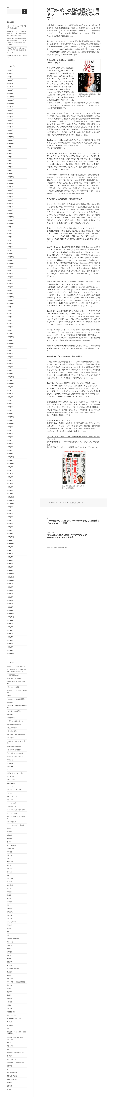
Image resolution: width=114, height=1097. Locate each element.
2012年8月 (10, 627)
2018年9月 (10, 387)
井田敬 (9, 842)
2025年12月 (10, 97)
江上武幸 (9, 972)
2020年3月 (10, 327)
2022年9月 (10, 227)
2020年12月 (10, 297)
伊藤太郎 (9, 855)
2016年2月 (10, 490)
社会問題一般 (11, 1012)
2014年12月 (10, 537)
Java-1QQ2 (10, 766)
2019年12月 (10, 337)
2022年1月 (10, 253)
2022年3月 (10, 247)
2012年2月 (10, 647)
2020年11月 (10, 300)
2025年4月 (10, 123)
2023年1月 (10, 213)
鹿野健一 (9, 1083)
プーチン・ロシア (12, 813)
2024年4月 (10, 163)
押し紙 (9, 928)
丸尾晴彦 (9, 835)
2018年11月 (10, 380)
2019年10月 (10, 343)
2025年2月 (10, 130)
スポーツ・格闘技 (12, 803)
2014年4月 (10, 560)
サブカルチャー (11, 800)
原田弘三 (9, 872)
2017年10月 (10, 423)
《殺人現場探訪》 (12, 731)
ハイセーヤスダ (11, 806)
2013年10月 (10, 580)
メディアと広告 (11, 822)
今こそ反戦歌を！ (12, 845)
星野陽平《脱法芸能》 (13, 938)
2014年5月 (10, 557)
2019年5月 (10, 360)
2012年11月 (10, 617)
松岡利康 (9, 952)
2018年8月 (10, 390)
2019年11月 (10, 340)
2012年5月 (10, 637)
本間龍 (9, 948)
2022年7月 (10, 233)
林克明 (9, 958)
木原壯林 (9, 945)
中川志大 (9, 832)
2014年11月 (10, 540)
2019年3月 (10, 367)
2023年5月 (10, 200)
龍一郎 (9, 1089)
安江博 (9, 898)
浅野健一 (9, 975)
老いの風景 (10, 1025)
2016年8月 (10, 470)
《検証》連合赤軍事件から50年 (16, 721)
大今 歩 (9, 888)
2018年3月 (10, 407)
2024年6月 (10, 157)
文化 (8, 935)
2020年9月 (10, 307)
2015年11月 (10, 500)
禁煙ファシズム (11, 1015)
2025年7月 (10, 113)
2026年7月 (10, 73)
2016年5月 (10, 480)
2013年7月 (10, 590)
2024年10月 (10, 143)
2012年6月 (10, 634)
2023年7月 (10, 193)
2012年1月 (10, 650)
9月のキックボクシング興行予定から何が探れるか (16, 27)
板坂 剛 (9, 955)
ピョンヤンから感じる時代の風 (16, 810)
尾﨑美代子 (10, 912)
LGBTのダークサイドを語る (15, 773)
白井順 (9, 1005)
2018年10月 (10, 384)
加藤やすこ (10, 862)
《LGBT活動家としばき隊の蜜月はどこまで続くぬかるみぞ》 (16, 671)
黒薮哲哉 (9, 1086)
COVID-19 (10, 763)
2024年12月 (10, 137)
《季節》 (9, 696)
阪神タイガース (11, 1059)
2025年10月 (10, 103)
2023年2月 (10, 210)
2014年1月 (10, 570)
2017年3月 (10, 447)
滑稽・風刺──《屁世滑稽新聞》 (16, 982)
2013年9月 (10, 584)
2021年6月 (10, 277)
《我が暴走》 (11, 714)
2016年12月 (10, 457)
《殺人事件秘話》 (12, 728)
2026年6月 (10, 77)
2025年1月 (10, 133)
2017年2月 (10, 450)
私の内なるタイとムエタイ (15, 1018)
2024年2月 (10, 170)
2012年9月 (10, 624)
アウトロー (10, 786)
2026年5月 (10, 80)
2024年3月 (10, 167)
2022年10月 (10, 223)
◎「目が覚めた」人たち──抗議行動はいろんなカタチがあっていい (72, 447)
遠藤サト (9, 1049)
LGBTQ (9, 770)
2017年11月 (10, 420)
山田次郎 (9, 918)
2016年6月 (10, 477)
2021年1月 (10, 293)
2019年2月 (10, 370)
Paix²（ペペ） (11, 780)
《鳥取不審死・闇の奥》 (14, 746)
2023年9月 (10, 187)
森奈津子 (9, 962)
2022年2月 (10, 250)
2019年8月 (10, 350)
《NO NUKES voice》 (13, 675)
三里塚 (9, 828)
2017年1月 (10, 454)
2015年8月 (10, 510)
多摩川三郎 (10, 885)
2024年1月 (10, 173)
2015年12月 (10, 497)
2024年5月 (10, 160)
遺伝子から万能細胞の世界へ (15, 1052)
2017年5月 (10, 440)
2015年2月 (10, 530)
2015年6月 (10, 517)
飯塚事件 (9, 1066)
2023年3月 (10, 207)
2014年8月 (10, 550)
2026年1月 (10, 93)
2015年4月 (10, 524)
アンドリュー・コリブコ (14, 790)
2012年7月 (10, 630)
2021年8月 (10, 270)
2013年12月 (10, 574)
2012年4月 (10, 640)
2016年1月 (10, 494)
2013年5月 (10, 597)
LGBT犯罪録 (10, 776)
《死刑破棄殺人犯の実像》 (15, 724)
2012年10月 (10, 620)
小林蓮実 (9, 908)
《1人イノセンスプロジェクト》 (16, 666)
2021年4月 (10, 284)
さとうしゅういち (12, 796)
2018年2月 (10, 410)
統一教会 (9, 1022)
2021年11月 (10, 260)
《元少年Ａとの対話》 (13, 687)
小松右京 (9, 902)
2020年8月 (10, 310)
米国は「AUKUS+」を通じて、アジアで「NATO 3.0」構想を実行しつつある (17, 50)
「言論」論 (10, 760)
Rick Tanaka (11, 783)
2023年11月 (10, 180)
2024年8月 (10, 150)
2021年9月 (10, 267)
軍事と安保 (10, 1046)
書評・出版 (10, 942)
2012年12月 (10, 614)
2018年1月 (10, 413)
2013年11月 (10, 577)
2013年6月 (10, 594)
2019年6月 (10, 357)
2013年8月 (10, 587)
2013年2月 (10, 607)
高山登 (9, 1069)
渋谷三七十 (10, 979)
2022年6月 (10, 237)
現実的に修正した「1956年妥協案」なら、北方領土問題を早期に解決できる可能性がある (17, 33)
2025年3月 (10, 127)
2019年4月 (10, 364)
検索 (8, 8)
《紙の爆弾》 (11, 738)
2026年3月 (10, 87)
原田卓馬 (9, 868)
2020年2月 (10, 330)
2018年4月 (10, 403)
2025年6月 (10, 117)
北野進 (9, 865)
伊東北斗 (9, 852)
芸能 (8, 1028)
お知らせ (9, 793)
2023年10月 (10, 183)
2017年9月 (10, 427)
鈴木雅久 (9, 1056)
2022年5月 (10, 240)
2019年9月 (10, 347)
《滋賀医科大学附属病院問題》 (16, 734)
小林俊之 (9, 905)
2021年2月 (10, 290)
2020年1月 (10, 333)
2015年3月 (10, 527)
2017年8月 (10, 430)
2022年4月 (10, 243)
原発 (8, 875)
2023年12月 (10, 177)
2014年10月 (10, 544)
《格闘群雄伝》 (11, 718)
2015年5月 (10, 520)
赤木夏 (9, 1042)
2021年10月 (10, 263)
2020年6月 (10, 317)
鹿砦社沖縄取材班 (12, 1076)
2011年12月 (10, 654)
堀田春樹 (9, 882)
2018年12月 (10, 377)
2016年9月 (10, 467)
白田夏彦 (9, 1008)
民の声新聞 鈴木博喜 (13, 968)
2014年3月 (10, 564)
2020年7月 (10, 313)
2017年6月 (10, 437)
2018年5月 (10, 400)
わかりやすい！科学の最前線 (15, 825)
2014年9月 (10, 547)
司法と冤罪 (10, 878)
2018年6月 (10, 397)
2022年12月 (10, 217)
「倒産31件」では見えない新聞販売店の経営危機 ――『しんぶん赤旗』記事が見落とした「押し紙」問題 (17, 42)
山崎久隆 (9, 915)
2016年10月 (10, 464)
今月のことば (11, 848)
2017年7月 (10, 434)
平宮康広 (9, 925)
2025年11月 (10, 100)
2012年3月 (10, 644)
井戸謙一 (9, 838)
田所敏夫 (9, 998)
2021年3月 (10, 287)
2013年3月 (10, 604)
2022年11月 (10, 220)
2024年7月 (10, 153)
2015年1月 (10, 534)
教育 (8, 932)
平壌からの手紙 (11, 922)
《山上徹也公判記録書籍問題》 (16, 699)
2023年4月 (10, 203)
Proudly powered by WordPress (57, 547)
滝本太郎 (9, 985)
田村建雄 (9, 1002)
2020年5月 (10, 320)
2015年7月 (10, 514)
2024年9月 (10, 147)
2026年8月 (10, 70)
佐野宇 (9, 858)
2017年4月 (10, 444)
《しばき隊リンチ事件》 (14, 678)
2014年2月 (10, 567)
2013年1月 (10, 610)
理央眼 (9, 995)
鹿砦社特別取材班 (12, 1079)
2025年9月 (10, 107)
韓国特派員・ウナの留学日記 (15, 1063)
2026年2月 (10, 90)
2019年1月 (10, 374)
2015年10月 (10, 504)
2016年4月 (10, 484)
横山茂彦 (9, 965)
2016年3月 (10, 487)
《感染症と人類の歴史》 (14, 711)
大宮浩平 (9, 892)
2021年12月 (10, 257)
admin (64, 503)
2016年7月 (10, 474)
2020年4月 (10, 323)
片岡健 (9, 988)
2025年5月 (10, 120)
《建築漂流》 (11, 702)
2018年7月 (10, 394)
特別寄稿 (9, 992)
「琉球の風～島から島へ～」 (15, 756)
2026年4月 (10, 83)
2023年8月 (10, 190)
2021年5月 (10, 280)
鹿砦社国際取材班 (12, 1073)
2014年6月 (10, 554)
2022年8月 (10, 230)
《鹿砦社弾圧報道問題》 (14, 750)
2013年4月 (10, 600)
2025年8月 (10, 110)
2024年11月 (10, 140)
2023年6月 (10, 197)
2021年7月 (10, 274)
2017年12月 (10, 417)
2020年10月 (10, 303)
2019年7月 (10, 354)
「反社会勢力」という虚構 (15, 753)
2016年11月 (10, 460)
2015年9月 (10, 507)
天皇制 (9, 895)
